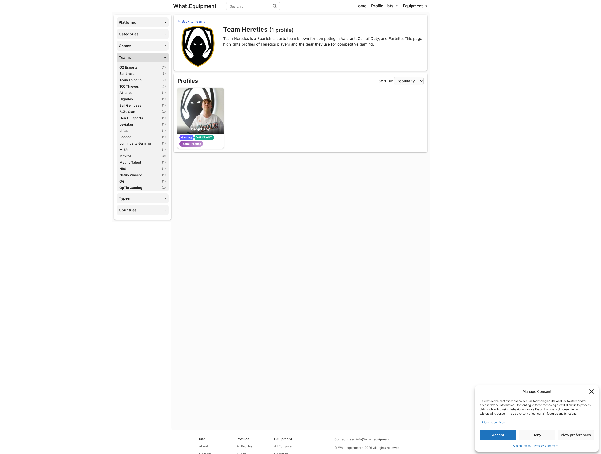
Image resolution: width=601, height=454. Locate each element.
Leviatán (142, 124)
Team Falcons (142, 80)
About (203, 446)
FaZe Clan (142, 112)
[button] (591, 391)
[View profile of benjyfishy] (200, 111)
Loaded (142, 137)
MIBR (142, 150)
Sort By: (386, 81)
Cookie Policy (522, 445)
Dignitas (142, 99)
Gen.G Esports (142, 118)
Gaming (186, 137)
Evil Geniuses (142, 105)
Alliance (142, 93)
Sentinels (142, 74)
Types (124, 198)
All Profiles (244, 446)
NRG (142, 169)
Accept (498, 435)
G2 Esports (142, 67)
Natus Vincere (142, 175)
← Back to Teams (191, 21)
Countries (128, 210)
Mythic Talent (142, 162)
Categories (129, 34)
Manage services (493, 422)
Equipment (413, 6)
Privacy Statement (546, 445)
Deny (536, 435)
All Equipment (284, 446)
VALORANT (204, 137)
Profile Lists (382, 6)
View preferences (576, 435)
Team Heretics (191, 143)
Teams (125, 57)
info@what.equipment (373, 439)
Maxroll (142, 156)
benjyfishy (200, 129)
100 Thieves (142, 86)
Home (360, 6)
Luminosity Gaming (142, 143)
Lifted (142, 131)
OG (142, 181)
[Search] (274, 6)
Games (125, 45)
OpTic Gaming (142, 188)
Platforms (127, 22)
